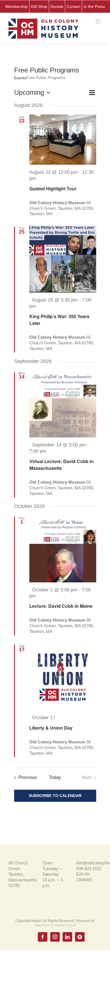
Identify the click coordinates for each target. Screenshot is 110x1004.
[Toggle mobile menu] (99, 22)
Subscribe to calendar (55, 795)
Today (55, 777)
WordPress (42, 925)
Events (20, 78)
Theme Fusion (65, 925)
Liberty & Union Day (50, 728)
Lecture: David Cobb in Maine (61, 606)
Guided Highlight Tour (52, 188)
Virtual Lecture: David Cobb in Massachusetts (61, 464)
